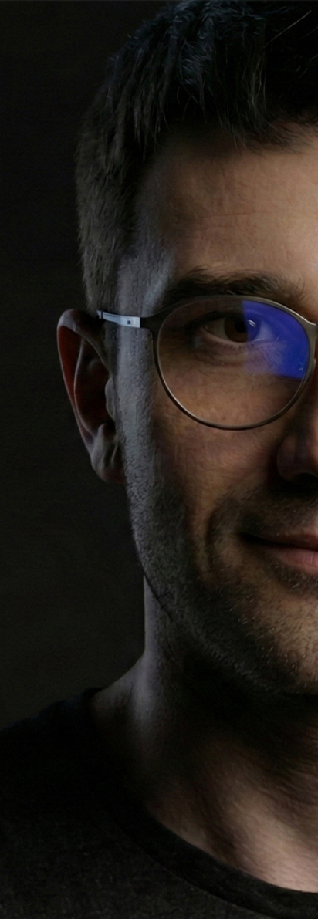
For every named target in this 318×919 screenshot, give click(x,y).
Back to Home (159, 673)
